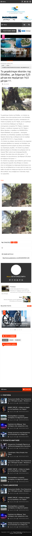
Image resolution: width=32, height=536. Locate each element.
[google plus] (15, 280)
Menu (4, 1)
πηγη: (2, 180)
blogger (5, 340)
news (23, 31)
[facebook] (12, 280)
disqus (11, 340)
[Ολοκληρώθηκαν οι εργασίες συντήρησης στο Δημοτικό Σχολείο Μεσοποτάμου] (4, 417)
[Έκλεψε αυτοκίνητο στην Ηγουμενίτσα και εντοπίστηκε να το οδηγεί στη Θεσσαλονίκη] (19, 31)
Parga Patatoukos (17, 532)
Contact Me (28, 389)
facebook (17, 340)
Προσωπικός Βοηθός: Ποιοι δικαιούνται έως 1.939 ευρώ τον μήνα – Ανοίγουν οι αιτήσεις (15, 325)
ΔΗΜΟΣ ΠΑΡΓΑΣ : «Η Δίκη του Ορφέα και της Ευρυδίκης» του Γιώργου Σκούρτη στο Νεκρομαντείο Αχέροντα (19, 409)
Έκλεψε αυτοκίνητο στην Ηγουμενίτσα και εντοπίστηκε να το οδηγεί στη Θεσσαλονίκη (19, 434)
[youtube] (17, 280)
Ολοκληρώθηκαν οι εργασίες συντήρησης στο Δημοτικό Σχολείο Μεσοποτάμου (18, 417)
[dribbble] (20, 280)
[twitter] (10, 280)
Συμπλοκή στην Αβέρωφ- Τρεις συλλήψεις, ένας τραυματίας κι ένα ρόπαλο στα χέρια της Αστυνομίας (18, 426)
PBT (21, 533)
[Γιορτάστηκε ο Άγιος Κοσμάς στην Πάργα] (4, 454)
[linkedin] (22, 280)
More (28, 306)
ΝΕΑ (5, 84)
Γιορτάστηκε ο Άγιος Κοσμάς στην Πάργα (18, 453)
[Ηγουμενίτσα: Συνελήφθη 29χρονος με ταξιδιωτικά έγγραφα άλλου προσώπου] (4, 446)
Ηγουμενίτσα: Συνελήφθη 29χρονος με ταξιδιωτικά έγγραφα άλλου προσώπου (19, 445)
